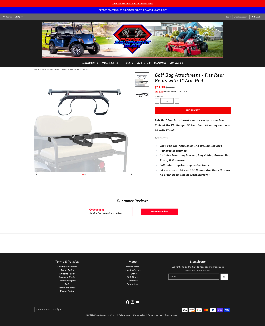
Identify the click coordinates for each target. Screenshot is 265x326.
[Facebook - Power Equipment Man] (127, 302)
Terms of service (155, 315)
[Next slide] (131, 174)
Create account (240, 16)
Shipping (159, 91)
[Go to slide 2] (85, 174)
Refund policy (125, 315)
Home (36, 69)
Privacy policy (139, 315)
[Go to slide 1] (83, 174)
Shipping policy (171, 315)
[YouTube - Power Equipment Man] (137, 302)
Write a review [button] (159, 211)
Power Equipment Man (104, 315)
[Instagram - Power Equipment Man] (132, 302)
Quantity (159, 96)
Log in (228, 16)
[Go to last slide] (36, 174)
